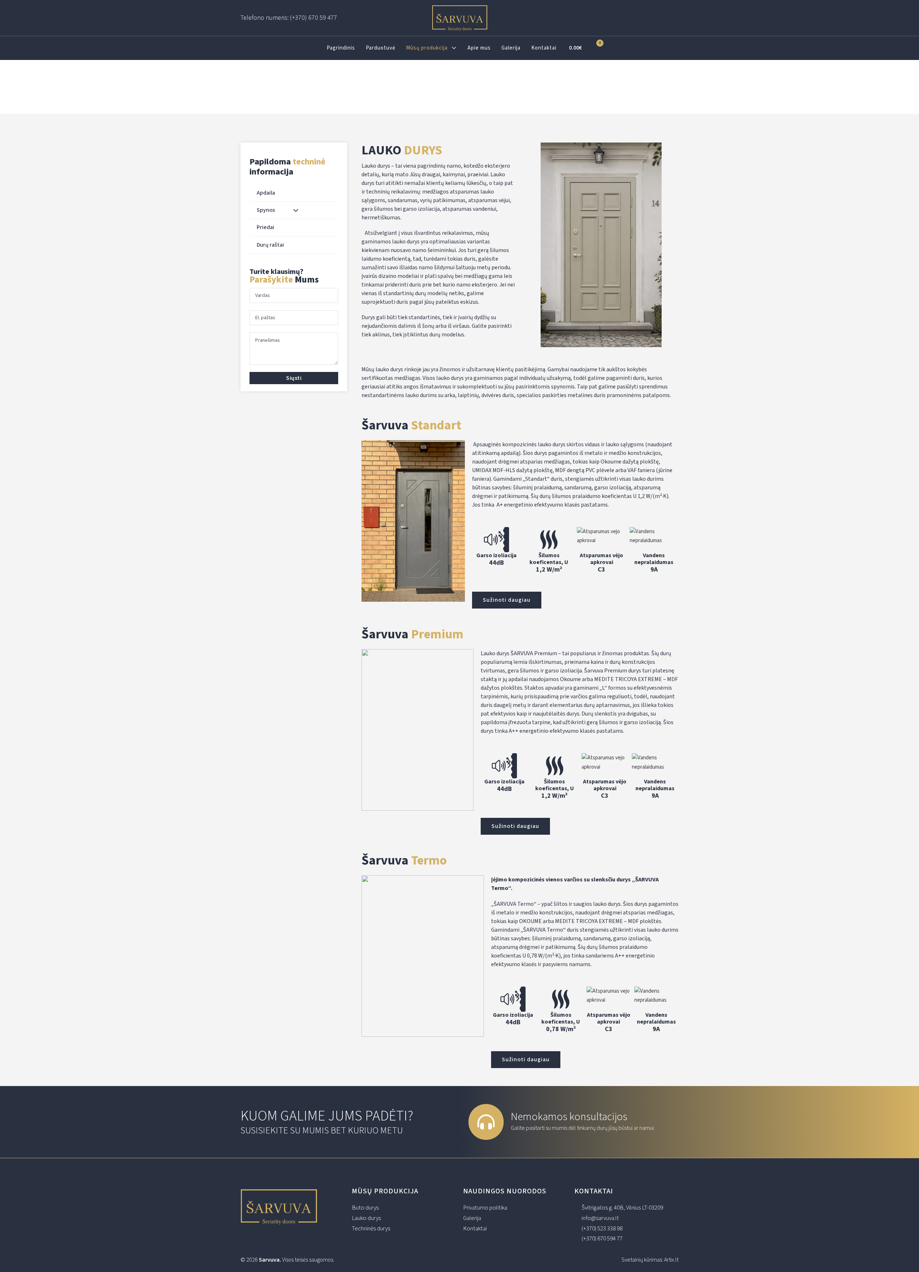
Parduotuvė (380, 48)
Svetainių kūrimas (641, 1260)
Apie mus (479, 48)
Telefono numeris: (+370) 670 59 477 (289, 17)
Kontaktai (543, 48)
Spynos (266, 210)
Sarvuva (269, 1260)
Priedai (265, 227)
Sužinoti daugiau (507, 600)
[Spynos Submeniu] (296, 210)
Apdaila (266, 193)
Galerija (511, 48)
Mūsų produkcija (427, 48)
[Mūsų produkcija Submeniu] (454, 48)
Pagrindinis (341, 48)
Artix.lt (671, 1260)
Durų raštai (270, 245)
